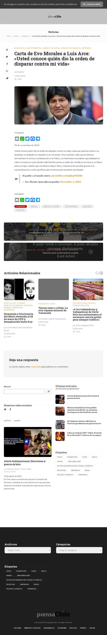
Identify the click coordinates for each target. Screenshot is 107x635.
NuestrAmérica (34, 48)
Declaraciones (80, 303)
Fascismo (59, 230)
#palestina (61, 470)
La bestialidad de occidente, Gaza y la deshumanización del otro (56, 232)
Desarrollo (49, 628)
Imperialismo (71, 230)
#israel (60, 461)
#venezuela (83, 475)
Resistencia (9, 310)
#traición (20, 210)
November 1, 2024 (70, 181)
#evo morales (71, 206)
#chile (59, 457)
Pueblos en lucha (51, 48)
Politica (16, 36)
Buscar (7, 386)
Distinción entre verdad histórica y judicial (60, 253)
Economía (62, 628)
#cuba (84, 457)
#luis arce (87, 206)
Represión (25, 36)
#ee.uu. (94, 457)
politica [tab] (7, 420)
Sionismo (93, 230)
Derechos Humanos (38, 230)
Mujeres (7, 308)
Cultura (41, 250)
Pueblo (83, 628)
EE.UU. (51, 230)
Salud (92, 628)
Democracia (20, 48)
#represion (75, 470)
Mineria (91, 303)
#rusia (87, 470)
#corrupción (72, 457)
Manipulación (61, 250)
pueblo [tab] (17, 420)
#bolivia (34, 206)
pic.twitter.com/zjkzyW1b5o (66, 175)
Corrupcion (30, 250)
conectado (36, 366)
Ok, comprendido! (92, 4)
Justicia (49, 250)
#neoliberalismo (74, 461)
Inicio (8, 36)
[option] (19, 309)
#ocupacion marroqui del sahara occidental (75, 466)
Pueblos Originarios (70, 48)
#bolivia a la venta (51, 206)
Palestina (83, 230)
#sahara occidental (65, 475)
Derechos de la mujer (14, 303)
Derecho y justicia (32, 628)
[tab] (66, 386)
